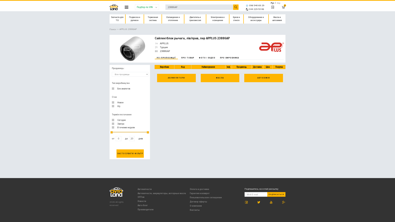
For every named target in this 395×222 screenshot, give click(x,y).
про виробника (229, 58)
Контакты (195, 210)
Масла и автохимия (277, 19)
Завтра (120, 123)
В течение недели (126, 127)
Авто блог (143, 205)
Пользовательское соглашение (206, 197)
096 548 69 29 (256, 5)
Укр (278, 3)
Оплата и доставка (199, 189)
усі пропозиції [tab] (166, 58)
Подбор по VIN (145, 7)
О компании (196, 205)
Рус (272, 3)
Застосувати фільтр (130, 153)
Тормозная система (153, 19)
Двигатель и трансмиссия (195, 19)
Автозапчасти (145, 189)
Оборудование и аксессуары (256, 19)
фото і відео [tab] (207, 58)
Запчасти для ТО (117, 19)
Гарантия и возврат (200, 193)
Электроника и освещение (218, 19)
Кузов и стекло (236, 19)
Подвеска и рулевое (134, 19)
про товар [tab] (187, 58)
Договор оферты (198, 201)
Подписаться (276, 194)
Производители (146, 209)
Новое (120, 102)
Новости (142, 201)
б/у (118, 106)
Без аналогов (123, 88)
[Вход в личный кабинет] (273, 7)
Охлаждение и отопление (173, 19)
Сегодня (121, 120)
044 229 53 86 (256, 9)
